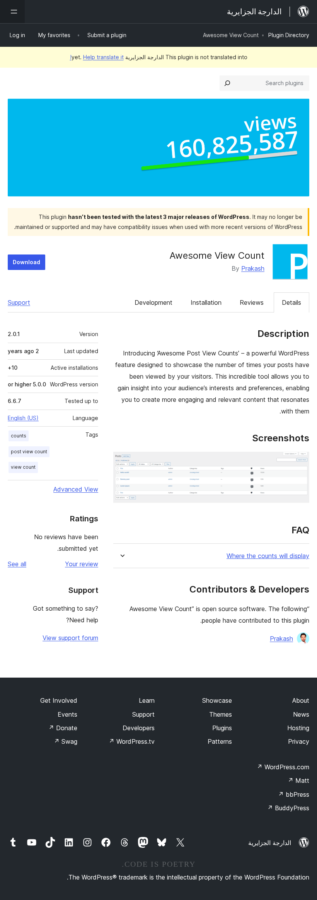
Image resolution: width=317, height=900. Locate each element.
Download (26, 262)
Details (291, 302)
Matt (298, 780)
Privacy (298, 741)
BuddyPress (288, 808)
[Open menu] (12, 11)
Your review (81, 564)
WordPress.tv (132, 741)
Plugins (222, 728)
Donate (62, 728)
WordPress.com (283, 767)
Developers (139, 728)
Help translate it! (97, 57)
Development (153, 302)
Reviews (252, 302)
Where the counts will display (268, 556)
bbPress (293, 794)
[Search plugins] (227, 83)
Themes (220, 714)
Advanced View (75, 489)
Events (67, 714)
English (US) (23, 418)
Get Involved (58, 700)
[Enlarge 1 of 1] (299, 462)
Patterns (220, 741)
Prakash (252, 268)
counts (18, 436)
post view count (29, 451)
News (301, 714)
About (300, 700)
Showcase (217, 700)
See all (17, 564)
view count (23, 467)
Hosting (298, 728)
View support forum (70, 638)
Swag (65, 741)
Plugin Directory (288, 35)
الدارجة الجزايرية (269, 843)
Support (19, 302)
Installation (206, 302)
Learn (147, 700)
